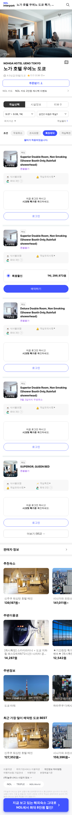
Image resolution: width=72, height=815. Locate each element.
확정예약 (50, 133)
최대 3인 (14, 180)
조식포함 (33, 133)
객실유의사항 (46, 176)
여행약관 (31, 772)
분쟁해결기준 (46, 772)
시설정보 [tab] (36, 104)
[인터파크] (8, 4)
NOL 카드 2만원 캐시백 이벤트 (31, 90)
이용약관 (7, 769)
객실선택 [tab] (14, 104)
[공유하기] (66, 15)
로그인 (36, 216)
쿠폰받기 (34, 83)
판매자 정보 (11, 549)
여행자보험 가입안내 (13, 772)
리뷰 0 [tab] (58, 104)
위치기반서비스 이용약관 (28, 769)
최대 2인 (44, 487)
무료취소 (17, 133)
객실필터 (62, 120)
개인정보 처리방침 (53, 769)
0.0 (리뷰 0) (36, 75)
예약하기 (36, 288)
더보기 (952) (34, 533)
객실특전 (44, 483)
